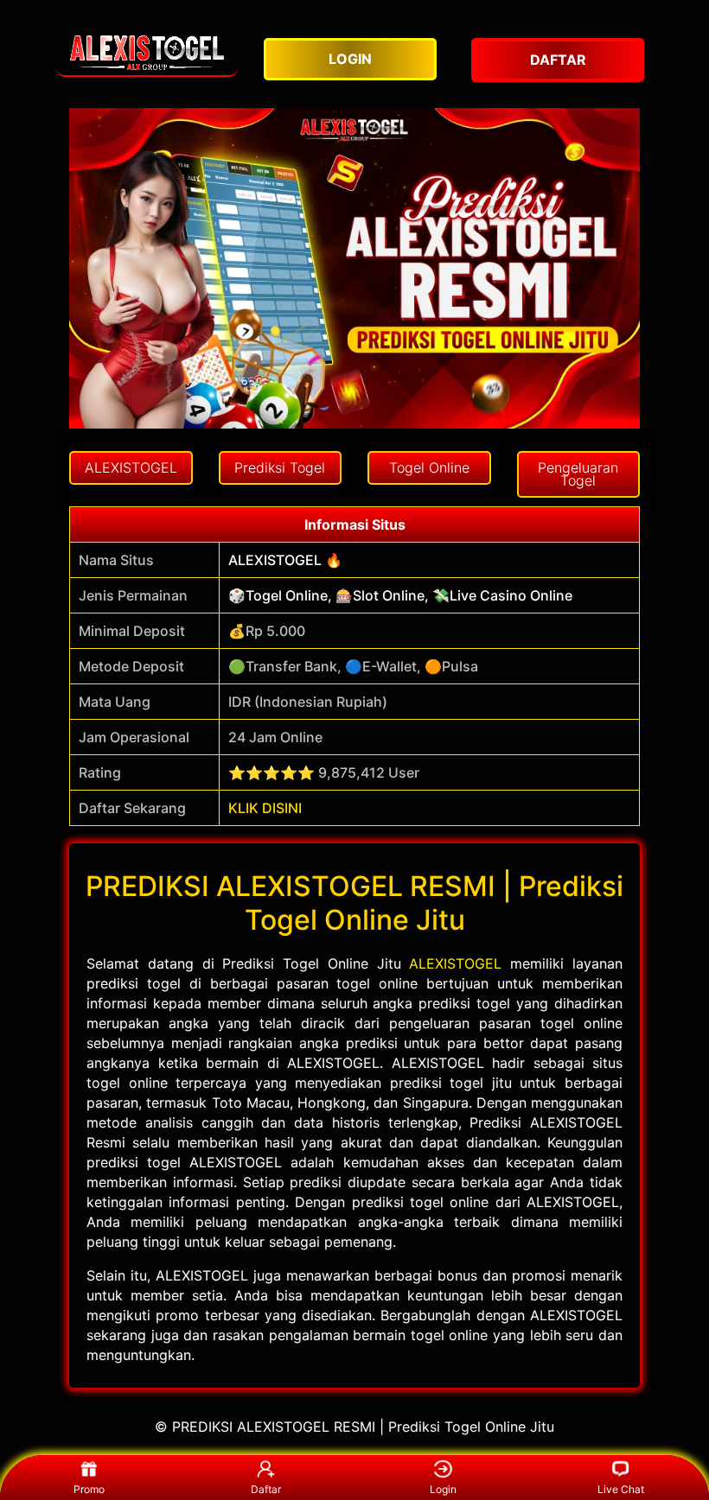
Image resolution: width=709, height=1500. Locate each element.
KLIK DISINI (265, 808)
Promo (89, 1489)
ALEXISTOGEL (455, 963)
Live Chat (620, 1489)
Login (443, 1489)
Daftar (266, 1489)
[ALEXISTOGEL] (147, 51)
